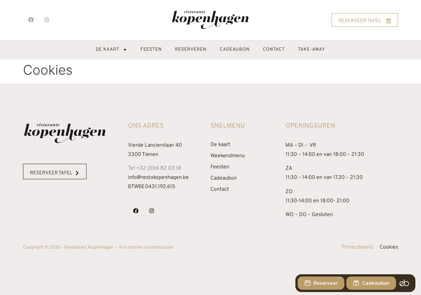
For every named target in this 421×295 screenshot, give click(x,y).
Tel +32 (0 (154, 168)
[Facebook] (31, 20)
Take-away (311, 49)
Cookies (389, 247)
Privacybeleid (357, 247)
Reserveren (191, 49)
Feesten (151, 49)
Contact (274, 49)
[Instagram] (47, 20)
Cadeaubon (235, 49)
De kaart (107, 49)
